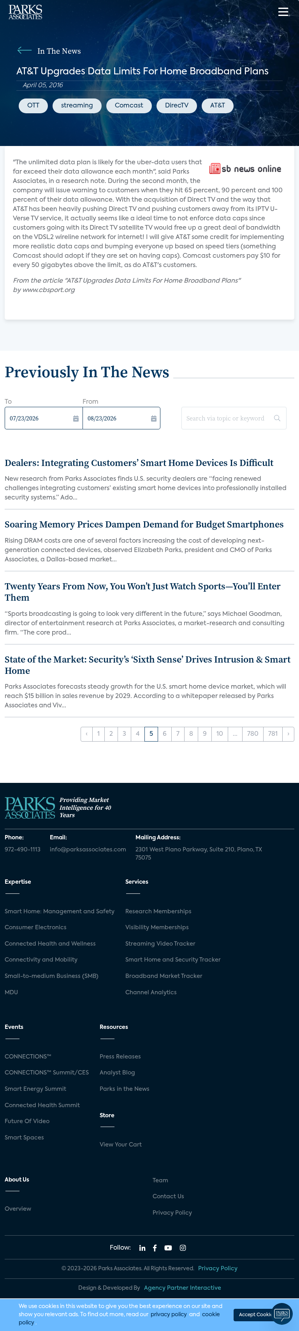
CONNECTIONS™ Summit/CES (47, 1073)
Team (160, 1180)
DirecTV (176, 106)
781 (273, 734)
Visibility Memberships (157, 927)
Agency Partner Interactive (182, 1288)
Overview (18, 1209)
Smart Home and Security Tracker (173, 960)
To (8, 402)
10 (219, 734)
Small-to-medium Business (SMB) (51, 976)
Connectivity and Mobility (41, 960)
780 (253, 734)
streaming (77, 106)
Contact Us (168, 1196)
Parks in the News (125, 1089)
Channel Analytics (151, 992)
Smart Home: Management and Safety (59, 911)
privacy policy (169, 1314)
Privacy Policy (172, 1213)
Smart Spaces (24, 1138)
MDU (11, 992)
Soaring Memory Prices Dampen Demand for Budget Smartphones (144, 524)
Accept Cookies (257, 1315)
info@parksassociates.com (88, 850)
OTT (33, 106)
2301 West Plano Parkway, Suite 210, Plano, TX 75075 (198, 854)
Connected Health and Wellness (50, 944)
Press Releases (120, 1057)
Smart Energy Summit (35, 1089)
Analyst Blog (117, 1073)
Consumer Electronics (36, 927)
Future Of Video (27, 1121)
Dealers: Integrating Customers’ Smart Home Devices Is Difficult (139, 462)
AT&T (217, 106)
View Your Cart (121, 1145)
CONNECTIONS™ (28, 1057)
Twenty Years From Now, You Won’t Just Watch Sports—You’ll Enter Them (143, 592)
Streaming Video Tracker (160, 944)
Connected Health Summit (42, 1105)
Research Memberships (158, 911)
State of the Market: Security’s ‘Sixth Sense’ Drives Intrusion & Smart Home (147, 665)
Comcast (129, 106)
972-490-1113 (22, 850)
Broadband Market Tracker (163, 976)
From (90, 402)
